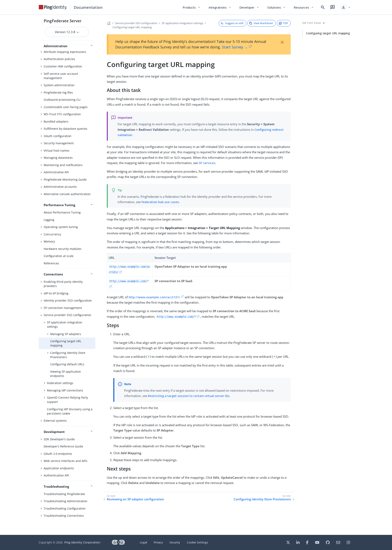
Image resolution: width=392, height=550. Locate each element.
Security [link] (174, 542)
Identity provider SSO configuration (68, 300)
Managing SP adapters (65, 334)
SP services (207, 163)
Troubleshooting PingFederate (64, 494)
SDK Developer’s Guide (59, 439)
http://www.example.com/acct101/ (154, 297)
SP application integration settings (64, 324)
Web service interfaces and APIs (65, 461)
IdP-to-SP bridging (56, 293)
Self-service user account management (61, 76)
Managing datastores (58, 158)
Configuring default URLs (67, 364)
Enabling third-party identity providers (63, 284)
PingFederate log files (58, 92)
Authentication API (56, 475)
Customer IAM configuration (63, 66)
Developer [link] (249, 7)
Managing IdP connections (65, 390)
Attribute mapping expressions (65, 52)
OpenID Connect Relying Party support (67, 400)
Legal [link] (143, 542)
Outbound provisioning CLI (62, 100)
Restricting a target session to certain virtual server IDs (188, 396)
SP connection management (63, 308)
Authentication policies (59, 59)
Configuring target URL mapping (65, 343)
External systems (55, 421)
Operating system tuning (61, 227)
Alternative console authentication (67, 194)
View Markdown (263, 23)
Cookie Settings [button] (197, 542)
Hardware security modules (62, 249)
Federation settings (60, 383)
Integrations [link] (220, 7)
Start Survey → (235, 47)
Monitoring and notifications (63, 165)
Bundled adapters (56, 121)
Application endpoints (59, 468)
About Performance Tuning (62, 212)
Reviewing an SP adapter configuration (135, 499)
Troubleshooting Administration (65, 501)
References (51, 263)
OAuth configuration (57, 136)
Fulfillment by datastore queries (65, 129)
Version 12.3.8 (65, 32)
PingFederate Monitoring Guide (65, 179)
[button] (345, 7)
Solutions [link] (276, 7)
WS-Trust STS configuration (62, 114)
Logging (49, 220)
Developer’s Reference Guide (63, 446)
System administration (59, 85)
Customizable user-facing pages (66, 107)
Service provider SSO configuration (67, 315)
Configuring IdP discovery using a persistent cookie (69, 411)
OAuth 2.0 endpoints (58, 454)
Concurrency (52, 234)
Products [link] (191, 7)
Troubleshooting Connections (64, 516)
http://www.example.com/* (176, 316)
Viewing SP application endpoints (65, 374)
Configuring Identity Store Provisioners (67, 355)
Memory (49, 241)
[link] (53, 7)
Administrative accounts (60, 187)
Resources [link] (304, 7)
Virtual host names (56, 150)
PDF (285, 23)
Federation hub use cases (160, 202)
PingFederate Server (62, 20)
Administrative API (56, 172)
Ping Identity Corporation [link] (82, 542)
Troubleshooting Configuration (65, 508)
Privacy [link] (158, 542)
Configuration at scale (59, 256)
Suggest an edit (234, 23)
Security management (59, 143)
